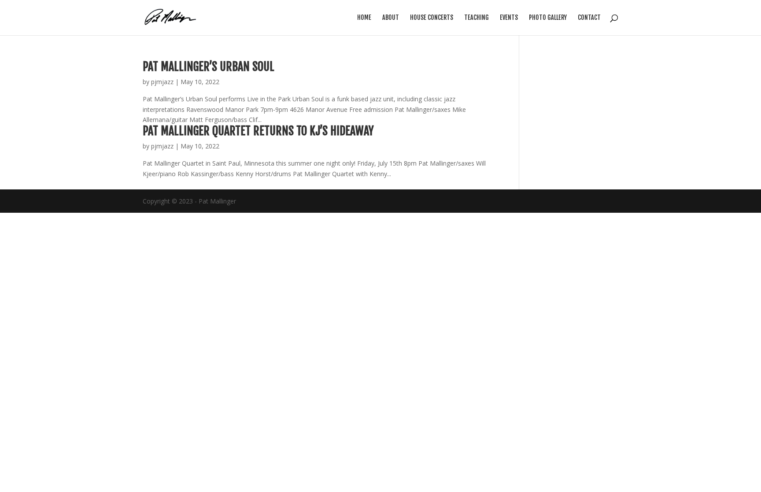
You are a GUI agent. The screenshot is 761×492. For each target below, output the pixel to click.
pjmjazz (162, 82)
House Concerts (431, 18)
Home (364, 18)
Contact (589, 18)
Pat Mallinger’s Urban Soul (208, 66)
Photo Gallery (548, 18)
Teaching (476, 18)
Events (509, 18)
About (390, 18)
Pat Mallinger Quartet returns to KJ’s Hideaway (258, 131)
